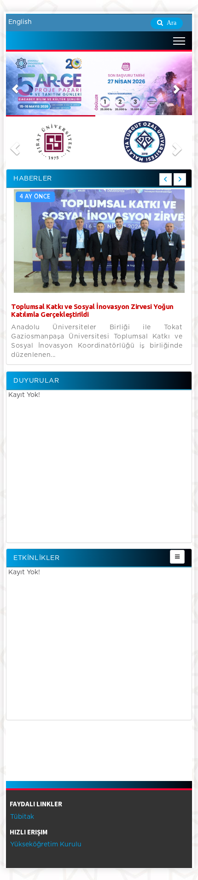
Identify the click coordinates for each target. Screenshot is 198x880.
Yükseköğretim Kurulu (45, 844)
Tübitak (21, 817)
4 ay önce (35, 196)
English (20, 22)
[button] (15, 84)
